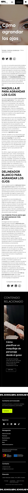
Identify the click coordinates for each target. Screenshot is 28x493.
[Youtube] (15, 424)
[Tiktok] (19, 424)
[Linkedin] (11, 424)
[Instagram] (7, 424)
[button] (3, 58)
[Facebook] (4, 424)
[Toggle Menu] (12, 2)
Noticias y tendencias (13, 50)
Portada (4, 50)
